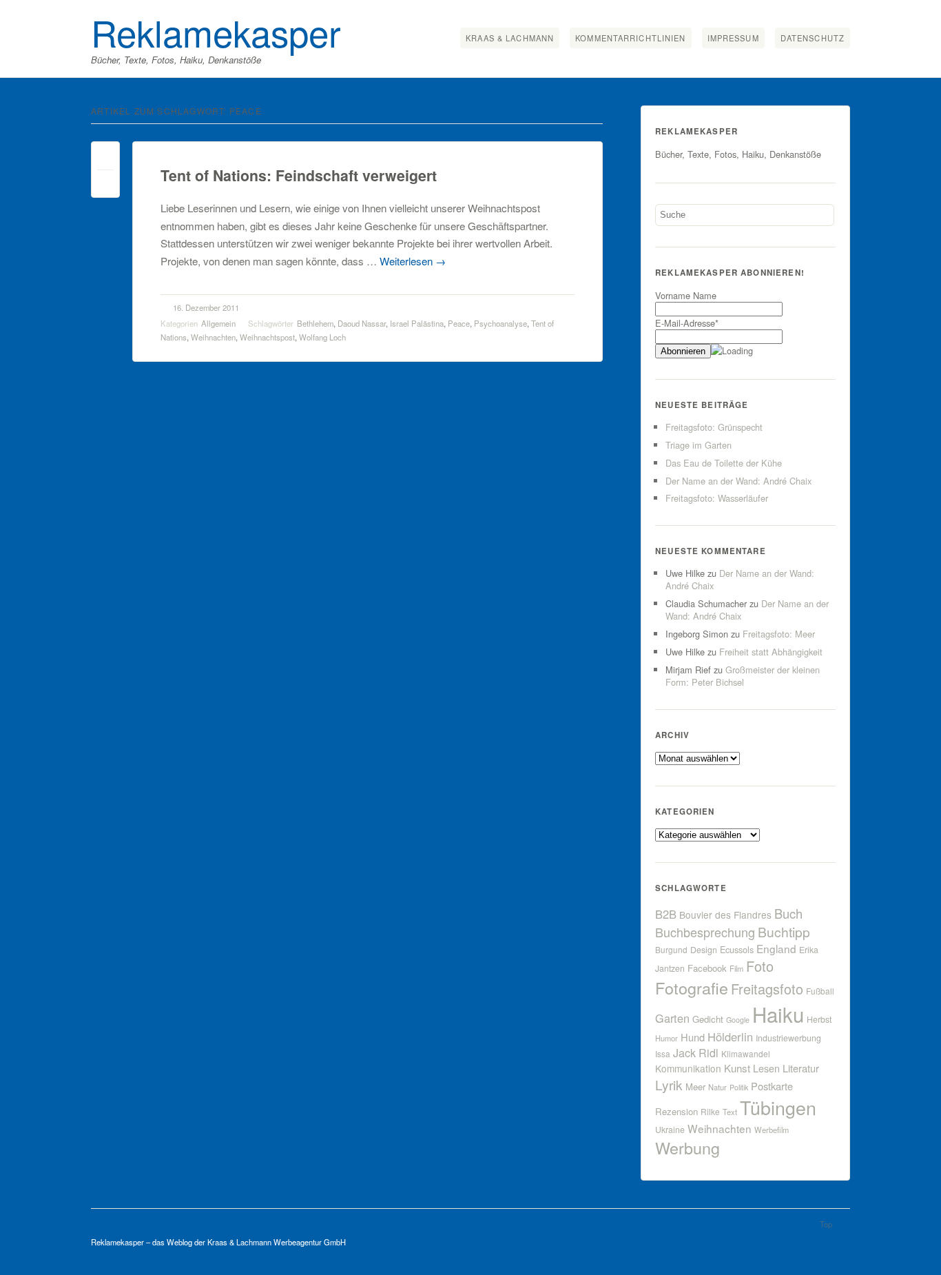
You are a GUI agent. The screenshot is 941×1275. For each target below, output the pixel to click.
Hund (693, 1037)
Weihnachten (213, 337)
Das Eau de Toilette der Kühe (723, 462)
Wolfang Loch (322, 337)
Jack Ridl (695, 1053)
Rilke (710, 1111)
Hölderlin (730, 1036)
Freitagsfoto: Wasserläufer (716, 497)
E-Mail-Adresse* (686, 322)
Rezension (676, 1111)
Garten (672, 1018)
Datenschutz (812, 37)
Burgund (671, 949)
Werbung (687, 1147)
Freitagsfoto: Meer (779, 633)
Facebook (707, 968)
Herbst (819, 1019)
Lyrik (669, 1084)
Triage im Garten (698, 444)
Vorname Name (685, 295)
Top (826, 1224)
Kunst (737, 1068)
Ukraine (670, 1129)
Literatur (801, 1068)
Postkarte (772, 1086)
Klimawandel (745, 1053)
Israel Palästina (417, 323)
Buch (788, 913)
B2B (665, 914)
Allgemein (218, 323)
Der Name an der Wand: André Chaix (738, 480)
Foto (760, 966)
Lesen (766, 1068)
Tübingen (778, 1107)
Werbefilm (771, 1129)
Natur (717, 1086)
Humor (666, 1037)
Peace (459, 323)
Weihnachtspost (267, 337)
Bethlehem (315, 323)
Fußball (820, 991)
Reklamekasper (216, 32)
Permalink (105, 158)
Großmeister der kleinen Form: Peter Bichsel (742, 675)
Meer (695, 1086)
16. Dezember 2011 (206, 307)
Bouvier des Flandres (725, 914)
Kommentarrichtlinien (630, 37)
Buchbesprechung (705, 932)
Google (737, 1019)
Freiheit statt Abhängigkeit (771, 651)
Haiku (778, 1013)
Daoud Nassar (362, 323)
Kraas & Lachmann (510, 37)
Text (730, 1111)
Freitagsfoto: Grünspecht (714, 427)
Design (703, 949)
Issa (662, 1053)
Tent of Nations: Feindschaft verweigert (299, 175)
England (776, 948)
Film (736, 968)
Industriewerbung (788, 1038)
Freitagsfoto (767, 989)
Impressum (733, 37)
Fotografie (691, 987)
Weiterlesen (413, 261)
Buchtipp (784, 931)
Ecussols (737, 949)
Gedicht (707, 1019)
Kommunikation (688, 1068)
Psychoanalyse (500, 323)
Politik (739, 1087)
